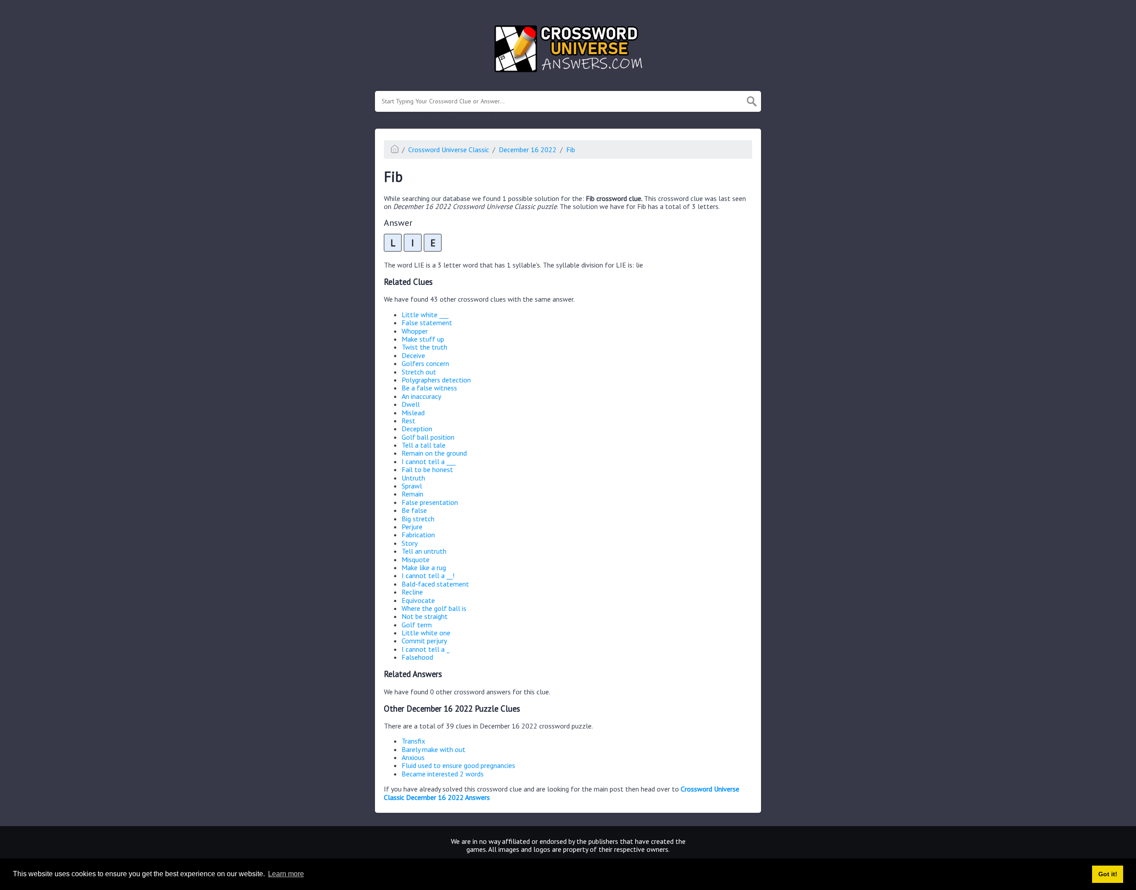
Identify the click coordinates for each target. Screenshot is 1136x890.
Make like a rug (424, 567)
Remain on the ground (434, 453)
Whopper (415, 331)
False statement (427, 322)
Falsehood (417, 657)
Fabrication (418, 534)
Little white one (426, 632)
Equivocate (418, 600)
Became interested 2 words (443, 773)
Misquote (416, 559)
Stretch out (419, 371)
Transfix (413, 740)
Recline (412, 591)
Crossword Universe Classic (448, 149)
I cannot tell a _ (426, 649)
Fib (570, 149)
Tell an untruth (424, 551)
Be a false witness (429, 387)
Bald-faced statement (435, 583)
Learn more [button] (286, 874)
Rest (408, 420)
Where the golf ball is (434, 608)
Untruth (413, 477)
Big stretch (418, 518)
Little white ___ (425, 314)
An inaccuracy (421, 396)
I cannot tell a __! (428, 575)
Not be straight (425, 616)
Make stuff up (423, 339)
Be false (414, 510)
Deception (417, 428)
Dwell (411, 404)
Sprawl (412, 485)
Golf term (417, 624)
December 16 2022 (527, 149)
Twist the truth (424, 347)
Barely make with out (433, 749)
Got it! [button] (1107, 874)
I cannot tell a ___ (429, 461)
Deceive (413, 355)
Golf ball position (428, 437)
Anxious (413, 757)
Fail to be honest (427, 469)
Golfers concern (425, 363)
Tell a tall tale (424, 445)
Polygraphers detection (436, 379)
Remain (412, 493)
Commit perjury (424, 640)
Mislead (413, 412)
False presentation (430, 502)
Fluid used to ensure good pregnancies (458, 765)
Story (410, 543)
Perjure (412, 526)
